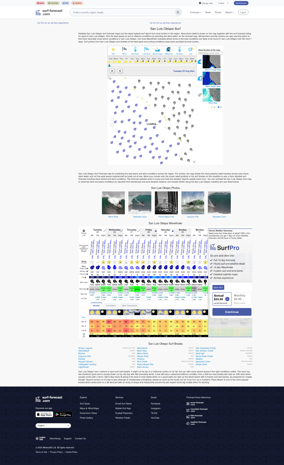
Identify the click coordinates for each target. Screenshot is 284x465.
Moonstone (142, 347)
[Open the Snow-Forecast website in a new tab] (40, 3)
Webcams (169, 54)
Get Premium (241, 3)
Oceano (141, 358)
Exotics (81, 358)
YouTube (155, 417)
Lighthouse (83, 366)
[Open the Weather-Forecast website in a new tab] (77, 3)
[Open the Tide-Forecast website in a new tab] (65, 3)
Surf (113, 54)
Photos (218, 12)
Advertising (55, 438)
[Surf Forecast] (49, 12)
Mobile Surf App (123, 408)
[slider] (109, 65)
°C (214, 107)
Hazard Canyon (85, 361)
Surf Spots (85, 403)
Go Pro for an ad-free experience (52, 22)
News (208, 12)
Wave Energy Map (213, 69)
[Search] (178, 12)
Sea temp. (135, 54)
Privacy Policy (56, 452)
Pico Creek (142, 361)
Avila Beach (83, 350)
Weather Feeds (122, 417)
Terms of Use (41, 452)
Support (67, 438)
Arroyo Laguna (85, 347)
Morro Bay (142, 350)
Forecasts (194, 12)
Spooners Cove (139, 216)
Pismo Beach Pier (166, 216)
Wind (124, 54)
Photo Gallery (86, 417)
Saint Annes (142, 366)
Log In (243, 12)
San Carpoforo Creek (206, 347)
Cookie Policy (72, 452)
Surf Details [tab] (111, 305)
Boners (81, 353)
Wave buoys (157, 54)
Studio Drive (201, 364)
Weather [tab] (96, 305)
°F (221, 107)
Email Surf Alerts (123, 403)
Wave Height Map (212, 86)
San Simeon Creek (204, 350)
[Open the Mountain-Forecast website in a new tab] (53, 3)
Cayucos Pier (193, 216)
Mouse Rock (143, 356)
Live (190, 54)
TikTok (154, 412)
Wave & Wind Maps (89, 408)
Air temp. (179, 54)
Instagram (156, 408)
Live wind (146, 54)
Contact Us (80, 438)
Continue (232, 312)
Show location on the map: (209, 50)
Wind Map (213, 102)
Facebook (155, 403)
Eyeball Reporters (124, 412)
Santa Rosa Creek (204, 356)
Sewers (199, 358)
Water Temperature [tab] (129, 305)
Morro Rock (113, 216)
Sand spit (200, 353)
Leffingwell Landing (87, 364)
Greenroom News (88, 412)
